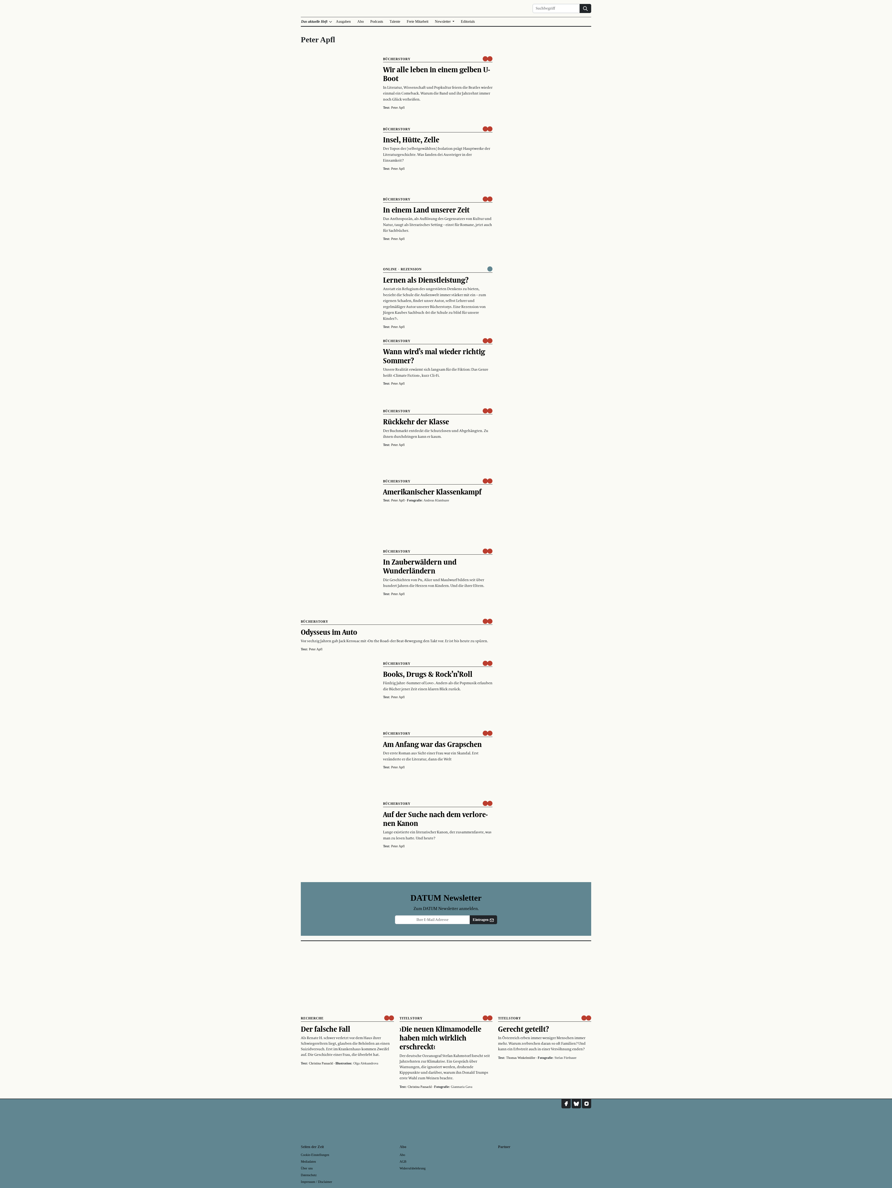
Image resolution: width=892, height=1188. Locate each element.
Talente (395, 21)
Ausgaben (343, 21)
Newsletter (443, 21)
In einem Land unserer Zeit (426, 209)
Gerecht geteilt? (523, 1028)
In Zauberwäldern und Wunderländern (419, 566)
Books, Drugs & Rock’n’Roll (427, 674)
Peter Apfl (398, 107)
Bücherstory (396, 59)
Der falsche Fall (325, 1028)
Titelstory (411, 1018)
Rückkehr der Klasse (416, 421)
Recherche (312, 1018)
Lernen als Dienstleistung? (426, 279)
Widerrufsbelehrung (413, 1168)
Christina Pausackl (321, 1063)
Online (390, 269)
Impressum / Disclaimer (316, 1182)
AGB (403, 1161)
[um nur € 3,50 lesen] (487, 58)
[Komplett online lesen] (489, 269)
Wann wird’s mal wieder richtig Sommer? (434, 356)
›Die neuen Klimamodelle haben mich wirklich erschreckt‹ (440, 1037)
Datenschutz (309, 1175)
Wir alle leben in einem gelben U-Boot (436, 74)
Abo (360, 21)
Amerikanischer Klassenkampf (432, 491)
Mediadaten (308, 1161)
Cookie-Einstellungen (315, 1155)
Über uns (307, 1168)
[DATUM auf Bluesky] (576, 1103)
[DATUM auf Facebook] (566, 1103)
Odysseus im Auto (329, 632)
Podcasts (376, 21)
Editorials (468, 21)
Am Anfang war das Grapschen (432, 744)
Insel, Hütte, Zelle (411, 139)
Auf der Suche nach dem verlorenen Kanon (435, 819)
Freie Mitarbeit (417, 21)
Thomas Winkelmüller (520, 1058)
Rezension (411, 269)
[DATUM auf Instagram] (586, 1103)
